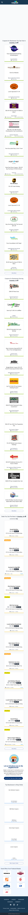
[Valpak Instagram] (14, 905)
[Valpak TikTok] (17, 905)
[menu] (2, 2)
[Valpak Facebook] (10, 905)
